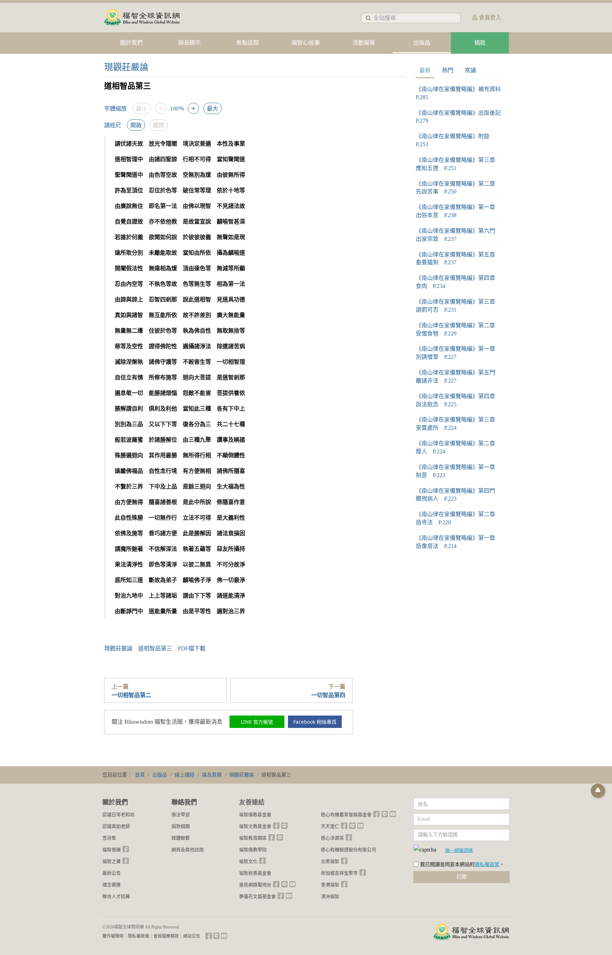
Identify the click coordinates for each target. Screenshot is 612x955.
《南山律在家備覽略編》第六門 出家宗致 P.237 (458, 235)
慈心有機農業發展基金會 (346, 814)
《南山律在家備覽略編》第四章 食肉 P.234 (458, 282)
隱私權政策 (487, 864)
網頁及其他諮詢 (187, 849)
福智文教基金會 (255, 826)
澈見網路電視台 (255, 884)
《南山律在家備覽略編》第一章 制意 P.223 (458, 471)
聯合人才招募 (116, 896)
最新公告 (111, 873)
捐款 (480, 43)
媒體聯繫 (180, 838)
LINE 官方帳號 (257, 721)
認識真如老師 (116, 826)
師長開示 (189, 43)
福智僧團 (111, 849)
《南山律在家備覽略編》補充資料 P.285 (460, 93)
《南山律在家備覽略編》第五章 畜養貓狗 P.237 (458, 259)
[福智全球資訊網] (141, 17)
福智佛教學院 (253, 849)
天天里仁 (330, 826)
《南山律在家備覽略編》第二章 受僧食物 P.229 (458, 329)
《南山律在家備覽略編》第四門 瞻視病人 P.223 (458, 495)
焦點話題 (247, 43)
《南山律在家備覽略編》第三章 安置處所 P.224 (458, 424)
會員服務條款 (166, 936)
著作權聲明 (113, 936)
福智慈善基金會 (255, 873)
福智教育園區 (253, 838)
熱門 (447, 70)
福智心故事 (305, 43)
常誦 (470, 70)
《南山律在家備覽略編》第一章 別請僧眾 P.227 (458, 353)
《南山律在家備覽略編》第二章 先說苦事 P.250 (458, 188)
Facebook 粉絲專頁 (314, 721)
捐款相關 (180, 826)
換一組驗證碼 (459, 850)
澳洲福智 (330, 896)
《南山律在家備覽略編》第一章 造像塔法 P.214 (458, 542)
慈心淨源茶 (332, 838)
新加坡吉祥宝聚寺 (339, 873)
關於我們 (131, 43)
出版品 (421, 43)
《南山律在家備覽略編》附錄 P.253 (455, 140)
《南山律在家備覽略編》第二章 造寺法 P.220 (458, 518)
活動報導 (363, 43)
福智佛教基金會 (255, 814)
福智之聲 (111, 861)
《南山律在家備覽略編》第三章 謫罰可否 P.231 (458, 306)
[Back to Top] (598, 791)
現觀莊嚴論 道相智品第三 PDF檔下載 (154, 648)
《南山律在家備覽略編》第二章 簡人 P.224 (458, 447)
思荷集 (109, 838)
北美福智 (330, 861)
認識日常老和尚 (118, 814)
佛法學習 (180, 814)
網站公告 (191, 936)
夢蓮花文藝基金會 (257, 896)
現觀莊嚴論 (126, 67)
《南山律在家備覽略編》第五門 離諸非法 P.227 (458, 376)
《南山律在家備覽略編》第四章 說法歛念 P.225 (458, 400)
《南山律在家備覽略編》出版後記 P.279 (460, 117)
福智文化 (248, 861)
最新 (425, 70)
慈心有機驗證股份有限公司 (348, 849)
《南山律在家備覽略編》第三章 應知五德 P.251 (458, 164)
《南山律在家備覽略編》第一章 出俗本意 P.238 (458, 211)
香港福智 (330, 884)
